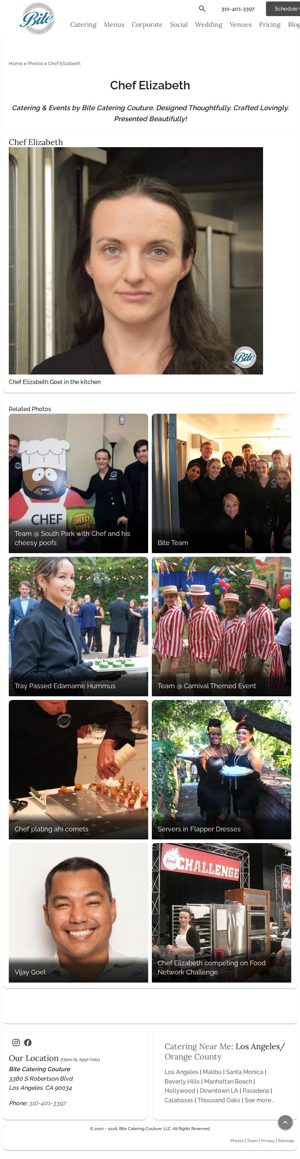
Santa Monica (244, 1072)
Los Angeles (181, 1072)
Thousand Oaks (219, 1100)
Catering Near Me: (199, 1046)
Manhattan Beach (228, 1081)
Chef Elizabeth (64, 63)
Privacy (268, 1140)
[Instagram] (16, 1042)
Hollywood (180, 1090)
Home (16, 63)
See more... (259, 1100)
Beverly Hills (182, 1081)
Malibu (212, 1072)
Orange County (193, 1056)
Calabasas (179, 1100)
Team (252, 1140)
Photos (35, 63)
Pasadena (256, 1090)
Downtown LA (219, 1090)
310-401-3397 (47, 1103)
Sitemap (286, 1140)
